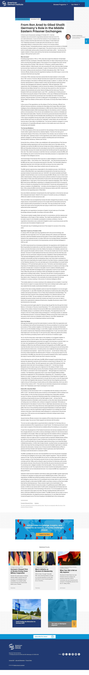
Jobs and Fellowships (20, 660)
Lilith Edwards (62, 588)
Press (66, 1)
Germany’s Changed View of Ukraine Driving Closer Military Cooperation (19, 571)
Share (86, 41)
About (71, 1)
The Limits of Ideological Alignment (59, 624)
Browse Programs (59, 5)
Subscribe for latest (41, 636)
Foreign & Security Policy (22, 19)
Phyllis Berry (13, 588)
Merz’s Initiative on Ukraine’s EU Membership (44, 570)
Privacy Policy (29, 660)
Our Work (74, 5)
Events (61, 1)
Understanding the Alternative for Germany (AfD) (26, 622)
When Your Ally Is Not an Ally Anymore (68, 571)
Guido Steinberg (77, 35)
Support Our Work (44, 534)
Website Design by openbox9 (18, 665)
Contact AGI (11, 660)
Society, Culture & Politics (60, 564)
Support (77, 1)
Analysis (37, 503)
